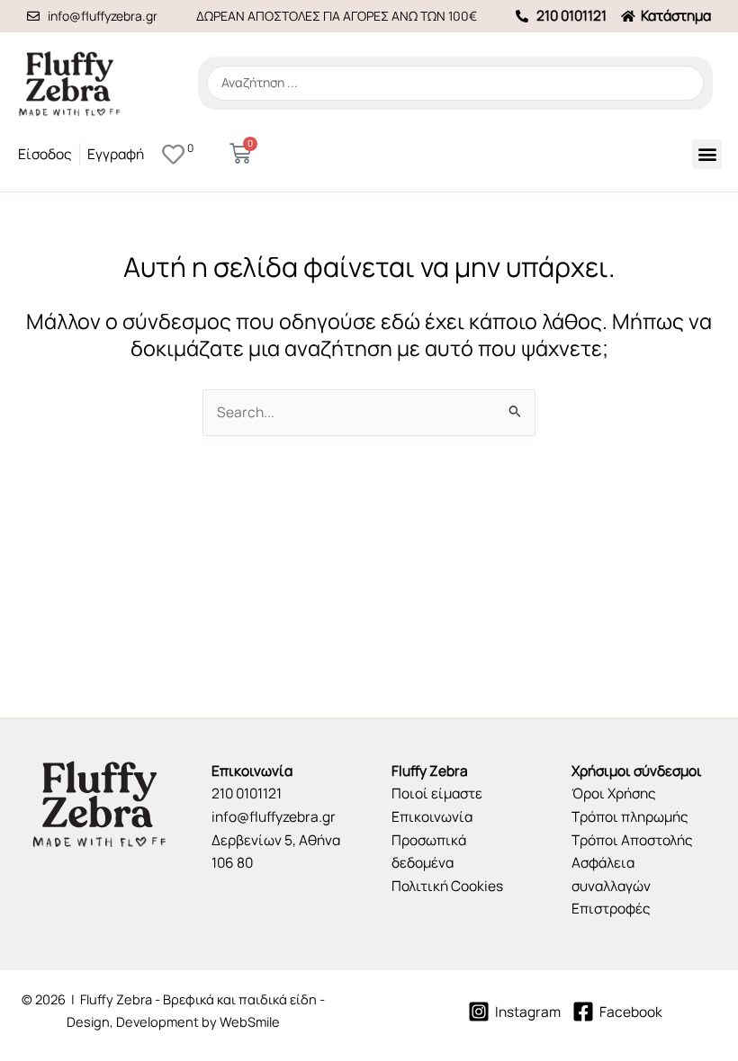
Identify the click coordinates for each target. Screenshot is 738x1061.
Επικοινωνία (432, 816)
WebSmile (250, 1021)
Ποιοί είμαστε (437, 793)
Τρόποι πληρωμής (630, 816)
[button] (707, 154)
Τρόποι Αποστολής (632, 840)
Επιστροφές (611, 908)
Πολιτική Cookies (447, 886)
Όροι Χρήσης (614, 793)
